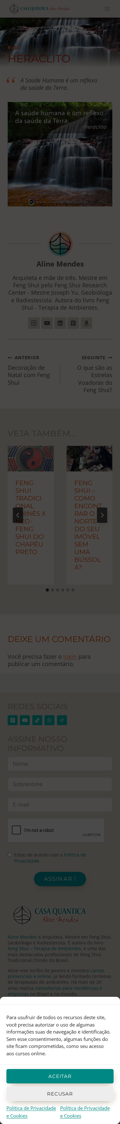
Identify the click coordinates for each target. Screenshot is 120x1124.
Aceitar (60, 1076)
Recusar (60, 1094)
